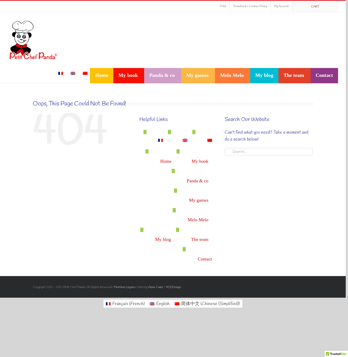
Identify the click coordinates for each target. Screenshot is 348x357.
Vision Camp (155, 287)
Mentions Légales (125, 287)
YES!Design (173, 287)
